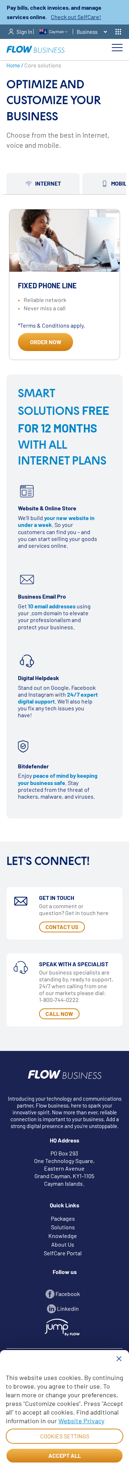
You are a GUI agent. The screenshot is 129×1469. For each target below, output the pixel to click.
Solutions (63, 1227)
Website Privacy (81, 1420)
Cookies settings (64, 1436)
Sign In (24, 31)
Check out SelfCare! (76, 16)
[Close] (119, 1358)
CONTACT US (62, 926)
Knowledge (62, 1235)
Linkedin (67, 1308)
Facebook (67, 1293)
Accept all (64, 1455)
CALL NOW (59, 1013)
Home (13, 65)
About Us (62, 1244)
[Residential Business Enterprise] (90, 32)
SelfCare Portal (63, 1253)
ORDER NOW (45, 341)
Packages (63, 1218)
